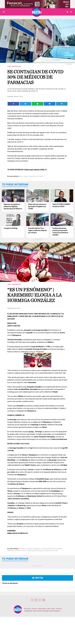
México (53, 608)
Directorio (34, 608)
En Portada (59, 608)
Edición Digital (42, 608)
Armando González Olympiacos (30, 548)
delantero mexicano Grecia (16, 550)
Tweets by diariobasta (10, 583)
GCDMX (40, 176)
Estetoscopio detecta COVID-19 (35, 170)
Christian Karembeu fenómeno (52, 548)
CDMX (48, 608)
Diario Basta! (27, 608)
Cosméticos (33, 176)
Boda (20, 176)
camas (25, 176)
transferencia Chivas (51, 550)
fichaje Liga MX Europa (35, 550)
